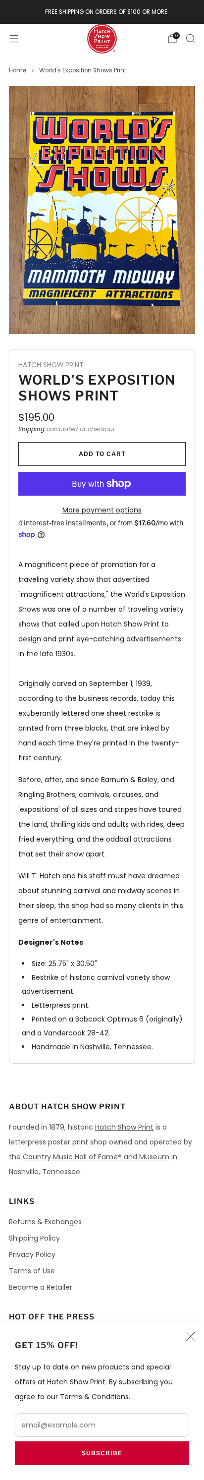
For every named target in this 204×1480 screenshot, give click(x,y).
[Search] (190, 38)
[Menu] (14, 39)
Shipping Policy (34, 1238)
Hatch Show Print (124, 1127)
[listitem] (102, 12)
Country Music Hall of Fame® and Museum (96, 1157)
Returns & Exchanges (45, 1222)
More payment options (102, 510)
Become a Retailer (40, 1287)
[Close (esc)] (190, 1336)
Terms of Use (32, 1271)
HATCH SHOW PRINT (50, 365)
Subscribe (102, 1453)
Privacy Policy (32, 1254)
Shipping (31, 429)
